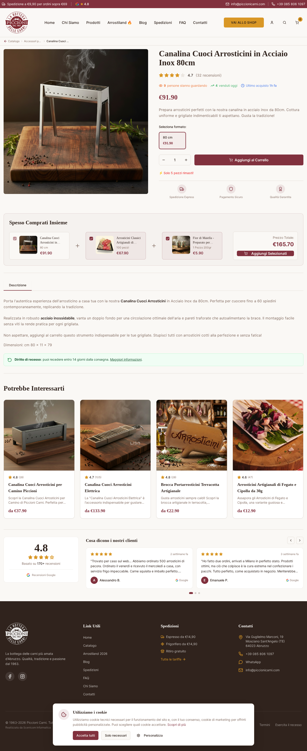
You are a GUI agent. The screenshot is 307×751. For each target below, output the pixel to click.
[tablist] (153, 285)
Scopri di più (176, 724)
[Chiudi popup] (290, 696)
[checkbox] (15, 238)
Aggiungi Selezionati (269, 253)
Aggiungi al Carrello (252, 160)
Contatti (200, 22)
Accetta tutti (85, 735)
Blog (143, 22)
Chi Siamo (70, 22)
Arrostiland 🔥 (119, 22)
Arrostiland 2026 (95, 653)
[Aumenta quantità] (186, 159)
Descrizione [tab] (17, 285)
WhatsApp (253, 662)
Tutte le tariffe (171, 659)
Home (49, 22)
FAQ (182, 22)
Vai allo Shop (244, 22)
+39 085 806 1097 (260, 654)
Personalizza (153, 735)
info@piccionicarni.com (263, 670)
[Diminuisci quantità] (163, 159)
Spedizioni (163, 22)
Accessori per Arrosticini (33, 41)
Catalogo (89, 645)
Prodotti (93, 22)
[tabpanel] (153, 320)
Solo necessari (116, 735)
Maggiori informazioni (126, 359)
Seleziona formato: (172, 127)
